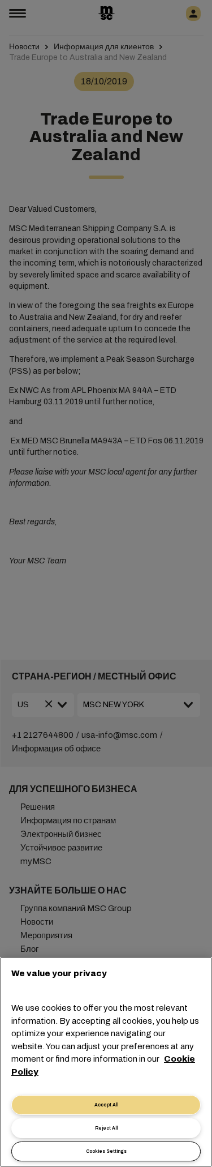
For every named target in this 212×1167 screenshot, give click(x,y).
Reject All (106, 1128)
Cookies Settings (106, 1151)
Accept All (106, 1105)
